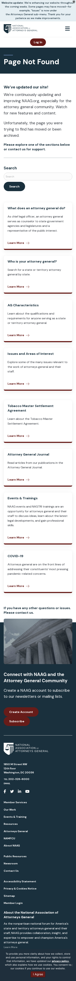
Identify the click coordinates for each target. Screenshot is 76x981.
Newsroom (11, 863)
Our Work (10, 809)
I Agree (38, 974)
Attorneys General (16, 831)
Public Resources (15, 856)
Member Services (15, 802)
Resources (11, 824)
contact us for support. (27, 149)
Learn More (10, 947)
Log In (38, 42)
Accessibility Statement (20, 881)
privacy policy (60, 961)
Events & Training (15, 816)
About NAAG (12, 845)
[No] (71, 965)
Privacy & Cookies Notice (20, 888)
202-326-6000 (18, 779)
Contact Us (11, 870)
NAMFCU (9, 838)
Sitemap (9, 896)
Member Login (13, 903)
